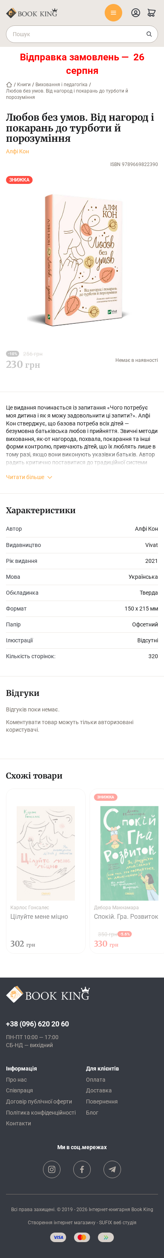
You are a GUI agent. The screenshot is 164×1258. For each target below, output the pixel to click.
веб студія (125, 1222)
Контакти (18, 1123)
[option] (46, 871)
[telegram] (112, 1169)
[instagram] (52, 1169)
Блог (92, 1112)
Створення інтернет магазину (62, 1222)
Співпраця (19, 1090)
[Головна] (9, 84)
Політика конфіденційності (41, 1112)
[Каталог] (113, 12)
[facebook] (82, 1169)
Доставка (99, 1090)
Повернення (102, 1101)
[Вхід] (135, 12)
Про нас (16, 1079)
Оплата (95, 1079)
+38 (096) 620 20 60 (37, 1024)
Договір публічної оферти (39, 1101)
